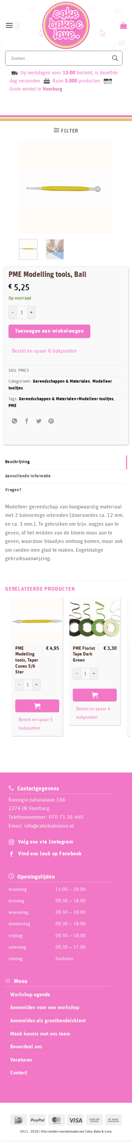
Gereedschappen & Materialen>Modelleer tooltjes (66, 399)
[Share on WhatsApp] (14, 421)
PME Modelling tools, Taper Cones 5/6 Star (26, 660)
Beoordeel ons (26, 1046)
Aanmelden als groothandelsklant (48, 1020)
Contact (18, 1072)
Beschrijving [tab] (17, 462)
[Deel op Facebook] (26, 421)
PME (12, 406)
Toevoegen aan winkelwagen (49, 331)
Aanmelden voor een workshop (44, 1007)
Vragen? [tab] (13, 490)
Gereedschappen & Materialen (61, 381)
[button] (9, 25)
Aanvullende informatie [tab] (28, 476)
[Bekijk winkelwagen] (122, 25)
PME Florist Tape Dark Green (84, 654)
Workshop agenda (30, 994)
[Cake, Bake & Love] (66, 25)
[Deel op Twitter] (39, 421)
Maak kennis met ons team (40, 1034)
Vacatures (21, 1060)
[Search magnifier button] (115, 58)
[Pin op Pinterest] (51, 421)
